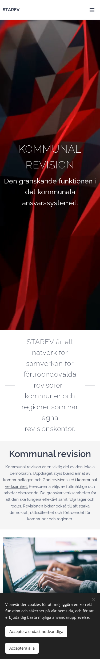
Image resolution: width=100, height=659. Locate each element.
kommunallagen (18, 479)
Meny (92, 10)
